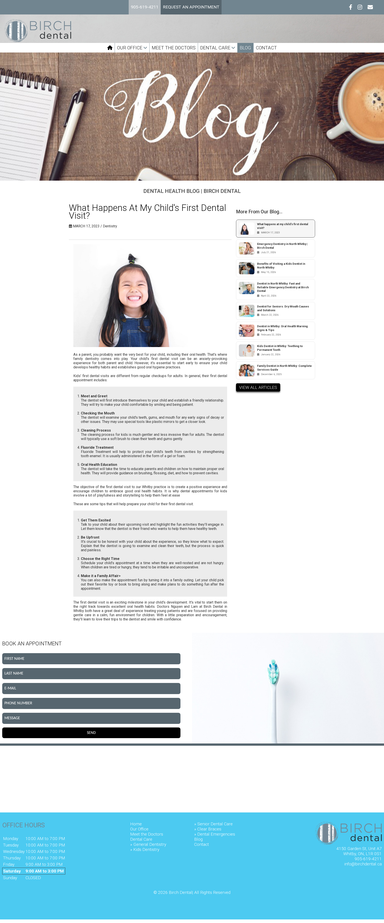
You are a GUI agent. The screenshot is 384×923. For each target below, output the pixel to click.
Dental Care (216, 47)
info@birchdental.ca (363, 863)
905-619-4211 (368, 858)
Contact (266, 47)
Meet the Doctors (174, 47)
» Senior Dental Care (213, 823)
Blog (245, 47)
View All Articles (258, 387)
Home (136, 823)
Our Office (130, 47)
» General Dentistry (148, 844)
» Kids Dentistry (144, 849)
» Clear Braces (207, 829)
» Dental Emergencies (214, 834)
